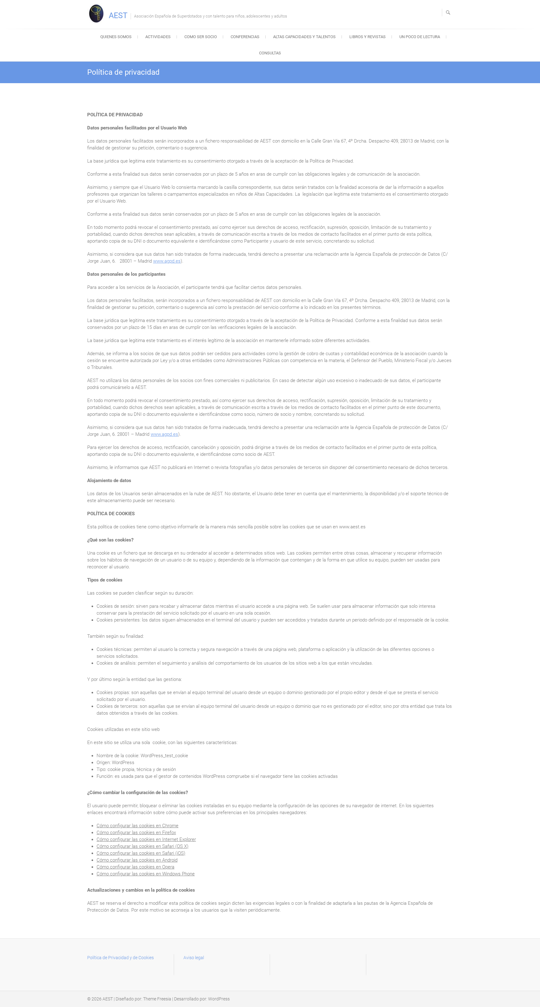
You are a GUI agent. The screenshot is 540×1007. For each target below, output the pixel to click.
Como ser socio (200, 36)
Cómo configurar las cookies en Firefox (136, 832)
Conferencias (245, 36)
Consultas (270, 53)
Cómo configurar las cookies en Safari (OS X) (142, 846)
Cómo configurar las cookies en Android (137, 860)
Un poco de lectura (419, 36)
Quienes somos (116, 36)
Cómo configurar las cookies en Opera (135, 867)
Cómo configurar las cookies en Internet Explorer (146, 839)
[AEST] (97, 13)
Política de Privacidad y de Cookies (120, 957)
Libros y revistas (367, 36)
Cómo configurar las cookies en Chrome (137, 825)
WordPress (219, 998)
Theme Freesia (157, 998)
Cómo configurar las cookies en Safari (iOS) (141, 853)
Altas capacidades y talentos (304, 36)
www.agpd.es (167, 261)
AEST (118, 15)
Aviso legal (193, 957)
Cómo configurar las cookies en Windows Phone (146, 874)
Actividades (158, 36)
